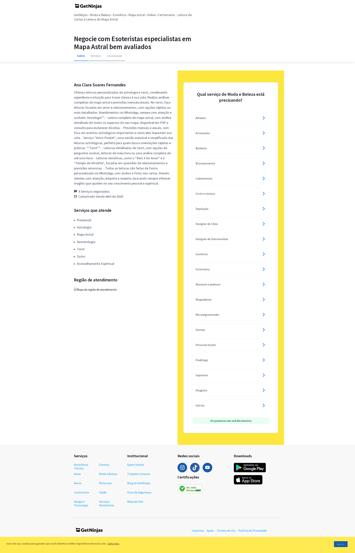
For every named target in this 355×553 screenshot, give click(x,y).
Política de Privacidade (252, 530)
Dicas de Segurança (139, 492)
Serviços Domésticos (106, 503)
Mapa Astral (136, 15)
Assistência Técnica (81, 466)
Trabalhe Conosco (138, 474)
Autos (77, 483)
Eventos (104, 464)
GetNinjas (81, 15)
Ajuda (210, 530)
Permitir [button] (340, 544)
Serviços (96, 56)
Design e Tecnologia (81, 503)
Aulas (77, 474)
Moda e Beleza (100, 15)
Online (151, 15)
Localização (114, 56)
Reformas (105, 483)
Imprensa (198, 530)
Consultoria (81, 492)
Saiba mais (113, 543)
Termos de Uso (226, 530)
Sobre (81, 56)
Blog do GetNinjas (138, 483)
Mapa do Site (135, 501)
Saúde (102, 492)
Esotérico (119, 15)
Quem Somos (135, 464)
